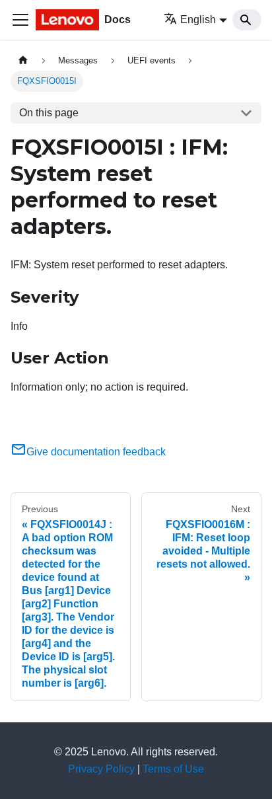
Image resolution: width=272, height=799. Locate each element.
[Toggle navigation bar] (20, 20)
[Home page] (23, 60)
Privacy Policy (101, 769)
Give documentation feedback (96, 451)
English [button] (198, 19)
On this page (49, 112)
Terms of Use (173, 769)
